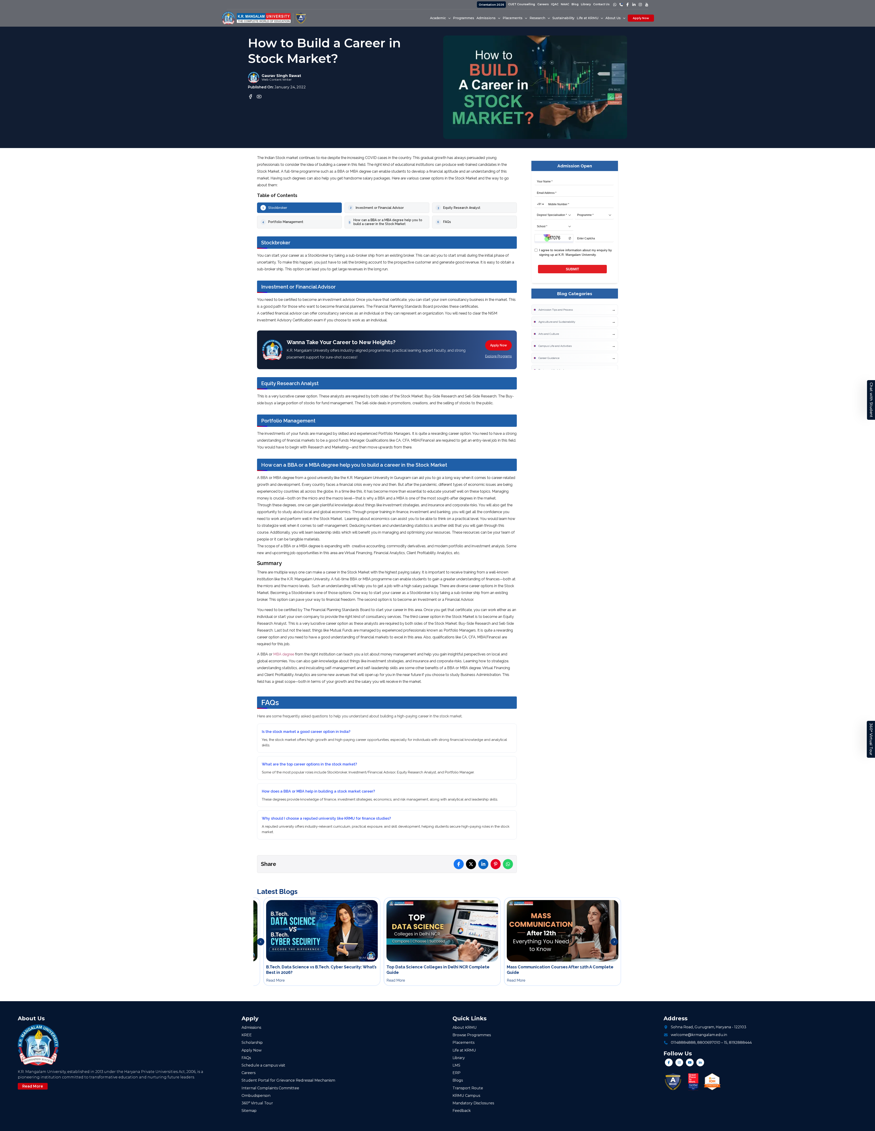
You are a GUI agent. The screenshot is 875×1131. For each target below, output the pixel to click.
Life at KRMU (464, 1050)
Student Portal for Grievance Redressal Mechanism (288, 1080)
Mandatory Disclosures (473, 1103)
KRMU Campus (466, 1095)
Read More (32, 1086)
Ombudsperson (256, 1095)
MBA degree (283, 654)
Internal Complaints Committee (270, 1088)
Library (586, 4)
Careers (543, 4)
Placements (463, 1042)
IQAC (554, 4)
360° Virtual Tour (871, 739)
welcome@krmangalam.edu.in (699, 1035)
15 (725, 1042)
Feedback (462, 1110)
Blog (575, 4)
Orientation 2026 (491, 4)
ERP (457, 1073)
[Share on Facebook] (459, 864)
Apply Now (641, 18)
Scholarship (252, 1042)
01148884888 (683, 1042)
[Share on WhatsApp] (508, 864)
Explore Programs (498, 356)
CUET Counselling (521, 4)
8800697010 (708, 1042)
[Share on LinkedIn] (483, 864)
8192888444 (740, 1042)
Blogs (458, 1080)
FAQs (246, 1058)
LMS (456, 1065)
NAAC (565, 4)
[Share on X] (471, 864)
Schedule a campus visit (263, 1065)
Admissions (251, 1027)
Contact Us (601, 4)
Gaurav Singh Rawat (281, 76)
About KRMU (465, 1027)
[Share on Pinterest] (496, 864)
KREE (247, 1035)
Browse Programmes (472, 1035)
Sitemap (249, 1110)
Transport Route (468, 1088)
